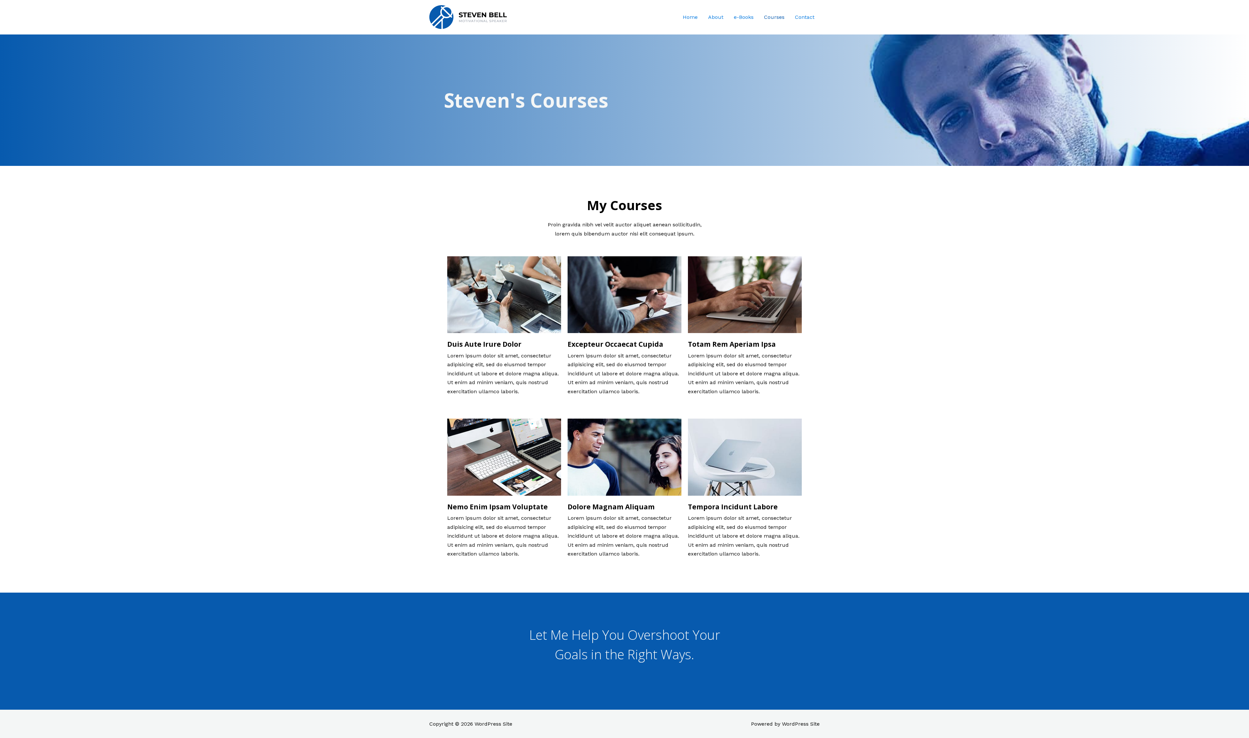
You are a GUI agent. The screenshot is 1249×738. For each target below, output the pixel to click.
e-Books (744, 17)
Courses (774, 17)
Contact (804, 17)
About (715, 17)
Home (690, 17)
